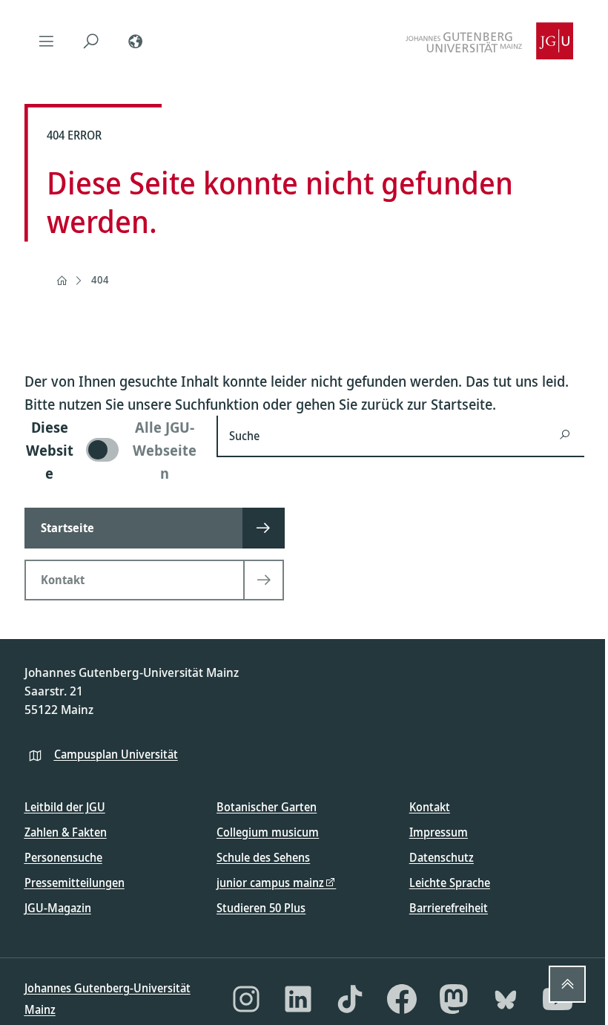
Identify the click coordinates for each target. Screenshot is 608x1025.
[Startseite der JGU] (489, 40)
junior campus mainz (270, 882)
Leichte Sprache (449, 882)
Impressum (438, 832)
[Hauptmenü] (46, 41)
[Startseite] (61, 280)
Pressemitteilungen (74, 882)
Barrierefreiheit (448, 908)
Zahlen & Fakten (65, 832)
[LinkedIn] (298, 999)
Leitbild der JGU (64, 807)
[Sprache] (135, 41)
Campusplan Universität (116, 754)
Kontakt (429, 807)
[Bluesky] (506, 999)
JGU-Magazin (57, 908)
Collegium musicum (268, 832)
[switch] (111, 450)
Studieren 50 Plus (261, 908)
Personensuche (63, 857)
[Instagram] (246, 999)
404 (100, 279)
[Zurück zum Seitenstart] (567, 984)
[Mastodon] (454, 999)
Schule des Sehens (263, 857)
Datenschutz (441, 857)
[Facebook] (402, 999)
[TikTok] (350, 999)
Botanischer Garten (267, 807)
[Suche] (91, 41)
